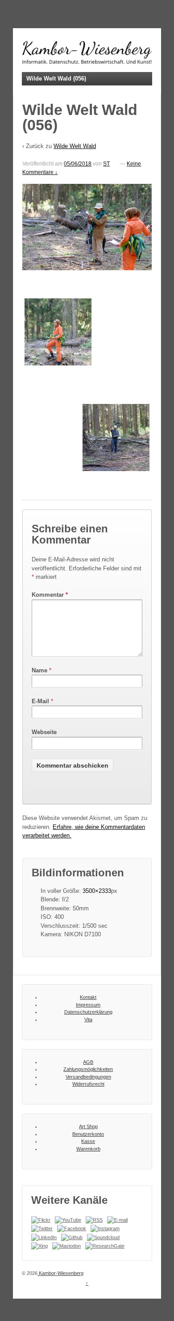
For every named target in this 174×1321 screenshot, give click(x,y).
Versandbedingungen (88, 1076)
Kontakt (88, 997)
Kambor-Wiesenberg (60, 1273)
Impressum (88, 1004)
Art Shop (88, 1126)
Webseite (44, 732)
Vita (88, 1019)
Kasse (88, 1141)
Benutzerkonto (88, 1134)
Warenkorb (88, 1148)
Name (39, 670)
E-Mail (40, 701)
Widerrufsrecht (88, 1084)
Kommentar (50, 594)
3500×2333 (97, 891)
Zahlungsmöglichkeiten (88, 1069)
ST (106, 164)
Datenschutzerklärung (88, 1012)
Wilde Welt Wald (75, 146)
